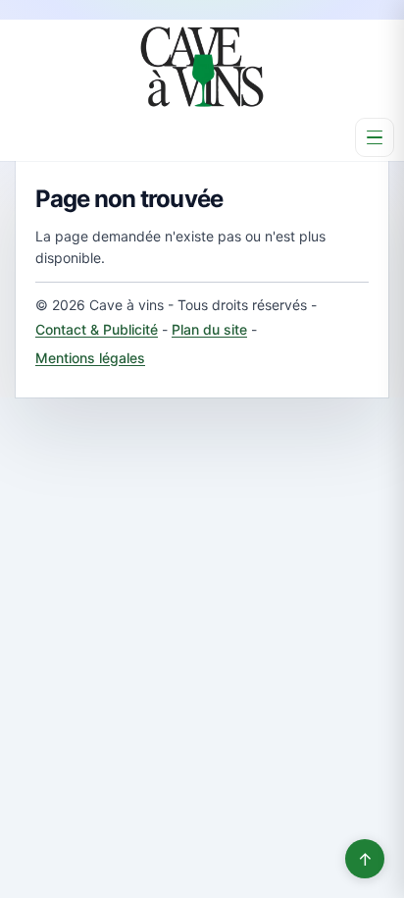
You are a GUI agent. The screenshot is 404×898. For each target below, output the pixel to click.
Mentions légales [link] (90, 357)
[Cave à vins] (202, 67)
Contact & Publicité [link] (96, 329)
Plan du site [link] (209, 329)
